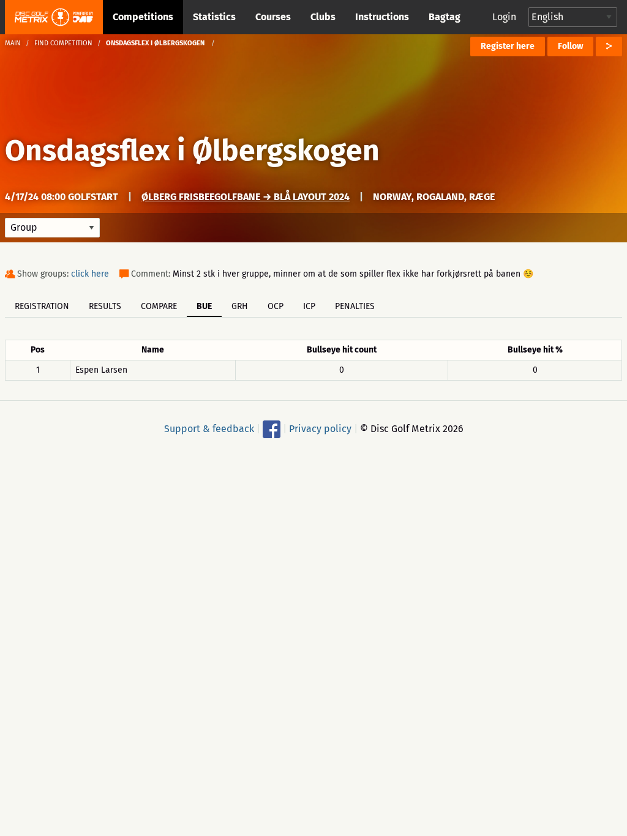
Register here (508, 46)
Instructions (382, 17)
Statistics (214, 17)
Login (504, 17)
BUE (204, 306)
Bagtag (444, 17)
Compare (159, 306)
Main (13, 43)
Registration (42, 306)
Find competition (63, 43)
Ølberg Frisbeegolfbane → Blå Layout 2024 (245, 197)
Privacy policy (320, 429)
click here (90, 274)
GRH (239, 306)
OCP (275, 306)
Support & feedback (209, 429)
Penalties (355, 306)
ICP (309, 306)
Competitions (143, 17)
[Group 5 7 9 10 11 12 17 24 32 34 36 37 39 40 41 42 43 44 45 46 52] (52, 227)
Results (105, 306)
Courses (273, 17)
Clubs (323, 17)
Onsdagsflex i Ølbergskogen (192, 150)
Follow (570, 46)
